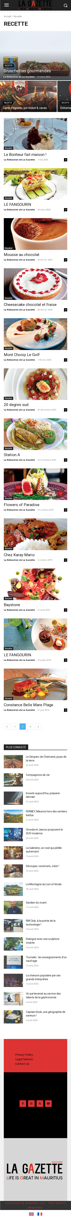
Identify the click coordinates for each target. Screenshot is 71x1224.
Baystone (12, 605)
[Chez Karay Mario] (35, 534)
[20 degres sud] (35, 384)
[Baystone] (35, 584)
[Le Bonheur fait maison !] (35, 134)
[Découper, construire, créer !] (13, 871)
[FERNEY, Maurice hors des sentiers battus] (13, 816)
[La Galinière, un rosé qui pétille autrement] (13, 852)
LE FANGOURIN (17, 204)
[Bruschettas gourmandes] (35, 55)
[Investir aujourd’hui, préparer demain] (13, 798)
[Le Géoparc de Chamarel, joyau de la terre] (13, 761)
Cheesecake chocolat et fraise (30, 304)
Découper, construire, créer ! (42, 866)
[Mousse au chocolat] (35, 234)
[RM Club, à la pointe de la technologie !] (13, 925)
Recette (8, 66)
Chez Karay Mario (19, 555)
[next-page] (38, 726)
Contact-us (22, 1063)
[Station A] (35, 434)
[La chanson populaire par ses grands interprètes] (13, 980)
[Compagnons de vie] (13, 779)
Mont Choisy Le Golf (22, 354)
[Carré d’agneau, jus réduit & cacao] (28, 96)
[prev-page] (7, 726)
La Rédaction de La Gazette (19, 159)
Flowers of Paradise (21, 504)
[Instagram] (31, 1103)
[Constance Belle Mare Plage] (35, 684)
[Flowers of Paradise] (35, 484)
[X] (40, 1103)
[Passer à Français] (40, 1214)
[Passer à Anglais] (31, 1214)
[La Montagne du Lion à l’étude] (13, 889)
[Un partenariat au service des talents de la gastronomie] (13, 998)
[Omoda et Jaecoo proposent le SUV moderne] (13, 834)
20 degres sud (16, 404)
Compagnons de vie (38, 774)
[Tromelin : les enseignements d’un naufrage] (13, 962)
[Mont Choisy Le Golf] (35, 334)
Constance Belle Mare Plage (28, 705)
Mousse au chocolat (21, 254)
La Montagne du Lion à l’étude (44, 884)
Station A (12, 455)
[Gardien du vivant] (13, 907)
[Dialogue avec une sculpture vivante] (13, 943)
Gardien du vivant (36, 902)
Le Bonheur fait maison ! (25, 154)
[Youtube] (48, 1103)
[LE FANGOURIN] (35, 184)
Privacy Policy (24, 1054)
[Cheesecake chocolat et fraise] (35, 284)
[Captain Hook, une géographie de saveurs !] (13, 1016)
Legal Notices (24, 1059)
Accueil (7, 16)
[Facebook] (23, 1103)
